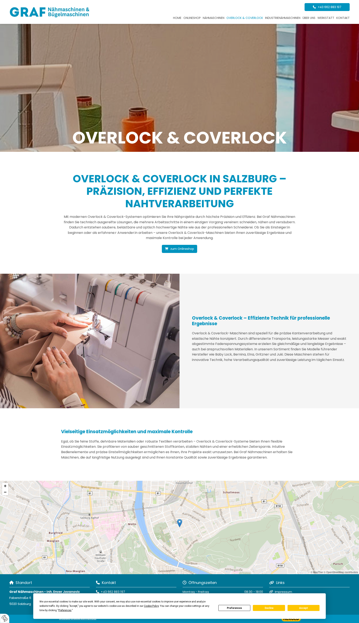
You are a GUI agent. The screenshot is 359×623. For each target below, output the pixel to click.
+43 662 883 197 (113, 592)
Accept (303, 608)
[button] (327, 7)
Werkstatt (325, 18)
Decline (269, 608)
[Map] (179, 527)
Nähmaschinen (213, 18)
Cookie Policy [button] (151, 606)
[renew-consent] (4, 618)
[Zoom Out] (5, 492)
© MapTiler (317, 572)
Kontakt (343, 18)
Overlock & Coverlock (244, 18)
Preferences (234, 608)
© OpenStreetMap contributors (341, 572)
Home (177, 18)
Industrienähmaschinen (282, 18)
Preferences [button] (64, 610)
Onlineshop (192, 18)
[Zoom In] (5, 486)
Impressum (283, 592)
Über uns (308, 18)
